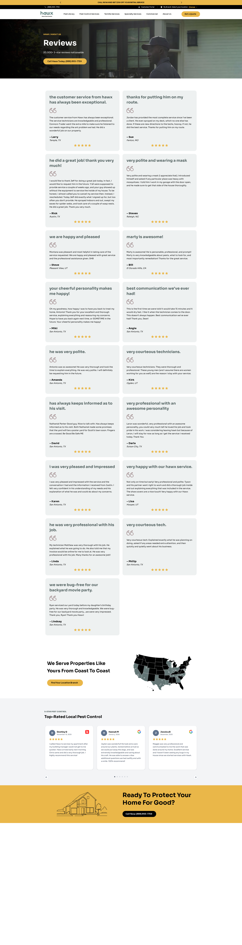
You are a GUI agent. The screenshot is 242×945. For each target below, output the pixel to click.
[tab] (114, 776)
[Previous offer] (60, 3)
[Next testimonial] (196, 777)
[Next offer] (181, 3)
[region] (121, 2)
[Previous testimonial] (46, 777)
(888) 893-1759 (53, 7)
